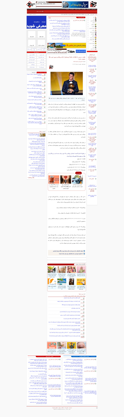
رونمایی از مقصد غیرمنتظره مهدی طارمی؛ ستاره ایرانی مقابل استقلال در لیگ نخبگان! (38, 383)
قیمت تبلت (42, 64)
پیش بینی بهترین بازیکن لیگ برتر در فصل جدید (38, 380)
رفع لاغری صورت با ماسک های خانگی (38, 163)
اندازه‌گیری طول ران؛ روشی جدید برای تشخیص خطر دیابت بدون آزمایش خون (38, 403)
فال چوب (39, 48)
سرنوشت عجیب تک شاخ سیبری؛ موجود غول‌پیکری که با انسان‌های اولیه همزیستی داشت (92, 88)
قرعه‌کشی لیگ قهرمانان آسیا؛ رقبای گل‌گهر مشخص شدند (35, 119)
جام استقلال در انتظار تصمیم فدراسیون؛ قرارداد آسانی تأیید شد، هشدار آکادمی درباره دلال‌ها (34, 92)
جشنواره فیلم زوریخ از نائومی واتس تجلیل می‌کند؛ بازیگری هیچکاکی (54, 376)
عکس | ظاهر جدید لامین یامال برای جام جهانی (72, 297)
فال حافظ (41, 36)
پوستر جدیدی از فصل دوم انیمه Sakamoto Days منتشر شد (55, 396)
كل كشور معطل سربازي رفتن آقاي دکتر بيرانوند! (61, 26)
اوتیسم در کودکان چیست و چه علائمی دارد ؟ (37, 170)
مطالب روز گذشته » (31, 177)
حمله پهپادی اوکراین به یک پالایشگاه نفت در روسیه (73, 381)
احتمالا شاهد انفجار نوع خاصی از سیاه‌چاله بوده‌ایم (92, 100)
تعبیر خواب (29, 48)
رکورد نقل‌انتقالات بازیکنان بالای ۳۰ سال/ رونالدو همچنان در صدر (34, 85)
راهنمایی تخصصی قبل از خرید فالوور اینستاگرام (92, 155)
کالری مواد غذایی (32, 59)
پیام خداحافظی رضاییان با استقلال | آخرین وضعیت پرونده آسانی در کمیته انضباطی (35, 107)
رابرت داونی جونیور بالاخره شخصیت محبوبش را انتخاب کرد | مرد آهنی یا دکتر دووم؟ (38, 360)
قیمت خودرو (42, 54)
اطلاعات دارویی (32, 54)
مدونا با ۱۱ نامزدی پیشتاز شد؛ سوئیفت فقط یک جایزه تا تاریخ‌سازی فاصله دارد (38, 366)
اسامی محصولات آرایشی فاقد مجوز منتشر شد (72, 318)
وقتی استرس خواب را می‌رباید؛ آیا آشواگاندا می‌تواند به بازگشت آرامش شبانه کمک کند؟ (64, 335)
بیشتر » (49, 17)
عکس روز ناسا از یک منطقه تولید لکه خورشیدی (92, 123)
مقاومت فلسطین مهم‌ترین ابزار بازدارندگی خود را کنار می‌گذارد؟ (68, 325)
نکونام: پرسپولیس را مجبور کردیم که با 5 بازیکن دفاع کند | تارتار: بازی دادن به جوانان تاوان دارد (59, 21)
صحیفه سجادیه (32, 67)
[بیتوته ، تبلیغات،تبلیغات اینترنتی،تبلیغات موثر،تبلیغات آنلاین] (49, 5)
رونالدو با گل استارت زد (37, 77)
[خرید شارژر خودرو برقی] (76, 51)
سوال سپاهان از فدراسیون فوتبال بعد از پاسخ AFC (71, 304)
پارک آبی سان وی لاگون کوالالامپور (92, 196)
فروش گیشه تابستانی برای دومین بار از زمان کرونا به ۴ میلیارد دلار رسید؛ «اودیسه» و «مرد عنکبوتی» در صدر (54, 385)
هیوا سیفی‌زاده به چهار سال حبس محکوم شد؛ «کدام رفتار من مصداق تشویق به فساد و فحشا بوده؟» (37, 363)
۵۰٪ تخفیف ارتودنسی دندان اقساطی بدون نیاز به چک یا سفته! (71, 253)
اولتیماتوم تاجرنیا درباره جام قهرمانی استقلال (39, 375)
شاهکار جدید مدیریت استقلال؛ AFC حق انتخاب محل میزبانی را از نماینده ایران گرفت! (35, 122)
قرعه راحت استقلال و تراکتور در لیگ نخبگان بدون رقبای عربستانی (35, 115)
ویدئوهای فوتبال (32, 57)
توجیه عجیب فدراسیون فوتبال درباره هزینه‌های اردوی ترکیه (35, 97)
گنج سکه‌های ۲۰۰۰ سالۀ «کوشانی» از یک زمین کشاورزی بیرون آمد (92, 112)
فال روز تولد (34, 49)
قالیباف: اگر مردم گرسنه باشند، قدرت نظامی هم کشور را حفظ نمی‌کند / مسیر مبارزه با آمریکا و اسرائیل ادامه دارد (90, 380)
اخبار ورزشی (92, 14)
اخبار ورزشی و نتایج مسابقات (78, 61)
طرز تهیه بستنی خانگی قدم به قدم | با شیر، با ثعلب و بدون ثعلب (33, 134)
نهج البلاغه (33, 64)
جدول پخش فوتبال (31, 62)
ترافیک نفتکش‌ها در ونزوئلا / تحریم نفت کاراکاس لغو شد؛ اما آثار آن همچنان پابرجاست (73, 363)
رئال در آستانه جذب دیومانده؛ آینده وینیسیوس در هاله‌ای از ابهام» (68, 301)
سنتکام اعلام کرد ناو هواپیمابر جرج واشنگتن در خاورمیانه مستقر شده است (74, 360)
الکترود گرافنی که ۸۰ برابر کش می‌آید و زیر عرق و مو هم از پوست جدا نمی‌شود (37, 175)
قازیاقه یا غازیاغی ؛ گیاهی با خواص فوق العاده (37, 157)
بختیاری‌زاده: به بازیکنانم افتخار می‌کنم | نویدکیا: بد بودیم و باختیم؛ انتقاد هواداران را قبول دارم (59, 33)
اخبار (96, 14)
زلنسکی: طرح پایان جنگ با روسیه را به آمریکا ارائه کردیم (70, 311)
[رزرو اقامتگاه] (66, 45)
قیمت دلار (42, 59)
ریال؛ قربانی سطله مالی (75, 308)
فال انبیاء (32, 36)
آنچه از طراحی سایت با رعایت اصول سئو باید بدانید (92, 144)
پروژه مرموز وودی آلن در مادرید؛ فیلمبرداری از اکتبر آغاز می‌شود (55, 366)
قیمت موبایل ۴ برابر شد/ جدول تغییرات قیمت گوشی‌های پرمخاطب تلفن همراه (90, 367)
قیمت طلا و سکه (41, 57)
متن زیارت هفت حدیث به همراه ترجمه (38, 151)
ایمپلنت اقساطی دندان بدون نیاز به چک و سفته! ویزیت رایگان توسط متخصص (68, 251)
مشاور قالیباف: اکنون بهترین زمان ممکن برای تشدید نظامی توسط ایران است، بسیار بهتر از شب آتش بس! (73, 366)
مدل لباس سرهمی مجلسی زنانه (39, 161)
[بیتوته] (31, 7)
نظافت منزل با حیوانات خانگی (39, 152)
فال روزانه (32, 45)
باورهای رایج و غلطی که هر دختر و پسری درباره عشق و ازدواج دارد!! (37, 168)
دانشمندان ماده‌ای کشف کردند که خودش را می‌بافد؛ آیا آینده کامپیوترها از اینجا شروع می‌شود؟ (37, 144)
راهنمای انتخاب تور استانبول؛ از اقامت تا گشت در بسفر (70, 315)
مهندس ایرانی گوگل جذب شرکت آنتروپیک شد (36, 146)
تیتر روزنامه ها (41, 67)
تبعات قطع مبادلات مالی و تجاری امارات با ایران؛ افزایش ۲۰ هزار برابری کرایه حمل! (73, 400)
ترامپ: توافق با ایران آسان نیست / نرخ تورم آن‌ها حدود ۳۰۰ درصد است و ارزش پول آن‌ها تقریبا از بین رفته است (89, 392)
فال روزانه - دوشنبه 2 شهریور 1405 (38, 141)
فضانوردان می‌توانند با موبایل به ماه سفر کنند (92, 66)
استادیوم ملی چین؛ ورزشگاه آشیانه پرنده (92, 166)
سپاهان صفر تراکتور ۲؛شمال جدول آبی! (34, 99)
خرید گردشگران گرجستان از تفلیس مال (92, 186)
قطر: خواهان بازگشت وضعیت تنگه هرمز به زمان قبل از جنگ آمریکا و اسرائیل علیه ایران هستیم (73, 383)
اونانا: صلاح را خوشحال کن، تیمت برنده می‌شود (61, 28)
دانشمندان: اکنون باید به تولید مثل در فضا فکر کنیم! (92, 76)
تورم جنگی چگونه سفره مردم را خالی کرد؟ (74, 402)
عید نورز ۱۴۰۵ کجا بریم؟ (92, 176)
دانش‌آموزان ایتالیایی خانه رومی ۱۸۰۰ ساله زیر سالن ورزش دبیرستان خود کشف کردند (65, 332)
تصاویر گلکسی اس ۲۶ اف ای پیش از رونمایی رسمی (37, 391)
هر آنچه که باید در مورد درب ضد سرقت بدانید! (92, 134)
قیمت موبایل (42, 62)
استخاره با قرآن (41, 45)
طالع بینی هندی (43, 49)
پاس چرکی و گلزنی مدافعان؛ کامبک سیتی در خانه (61, 38)
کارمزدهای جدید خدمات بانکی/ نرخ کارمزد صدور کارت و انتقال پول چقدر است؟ (73, 379)
